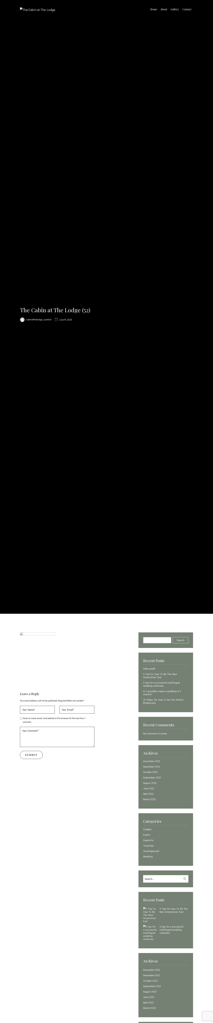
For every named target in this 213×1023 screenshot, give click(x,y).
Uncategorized (151, 851)
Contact (186, 9)
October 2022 (150, 772)
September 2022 (152, 777)
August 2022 (150, 782)
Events (146, 834)
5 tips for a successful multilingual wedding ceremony (161, 684)
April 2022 (148, 793)
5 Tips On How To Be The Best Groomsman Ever (160, 676)
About (163, 9)
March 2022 (149, 799)
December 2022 (151, 761)
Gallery (175, 9)
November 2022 (151, 766)
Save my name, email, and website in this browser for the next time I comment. (54, 720)
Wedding (148, 856)
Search (180, 640)
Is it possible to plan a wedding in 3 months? (162, 693)
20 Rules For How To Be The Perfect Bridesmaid (163, 701)
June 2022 (148, 788)
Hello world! (149, 668)
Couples (147, 829)
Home (153, 9)
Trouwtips (148, 845)
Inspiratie (148, 840)
